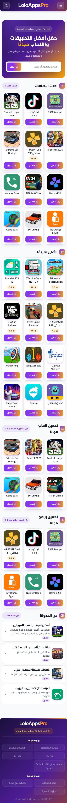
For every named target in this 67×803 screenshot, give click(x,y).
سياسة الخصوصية (49, 747)
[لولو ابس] (33, 5)
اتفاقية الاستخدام (17, 747)
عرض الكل (12, 86)
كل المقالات (13, 615)
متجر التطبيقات (49, 783)
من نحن (49, 756)
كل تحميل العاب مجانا (17, 428)
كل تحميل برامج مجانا (17, 520)
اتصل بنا (17, 756)
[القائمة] (60, 5)
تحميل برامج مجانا (17, 783)
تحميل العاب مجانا (49, 791)
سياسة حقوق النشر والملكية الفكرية (49, 766)
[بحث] (6, 5)
